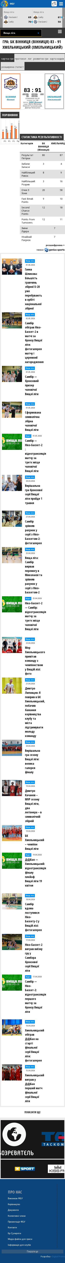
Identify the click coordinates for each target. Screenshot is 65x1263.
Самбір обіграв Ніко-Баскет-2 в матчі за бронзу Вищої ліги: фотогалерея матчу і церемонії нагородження (34, 342)
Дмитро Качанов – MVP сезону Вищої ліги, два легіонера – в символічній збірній (33, 806)
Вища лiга (30, 261)
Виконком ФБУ (15, 1198)
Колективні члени (17, 1216)
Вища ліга (9, 12)
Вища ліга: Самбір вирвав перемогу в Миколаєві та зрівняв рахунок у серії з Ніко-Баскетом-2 (33, 575)
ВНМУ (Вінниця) (35, 102)
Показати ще (32, 1251)
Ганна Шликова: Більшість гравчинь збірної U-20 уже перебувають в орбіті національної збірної (33, 288)
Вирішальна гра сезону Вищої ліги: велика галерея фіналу (32, 761)
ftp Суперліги (14, 1233)
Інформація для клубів (19, 1245)
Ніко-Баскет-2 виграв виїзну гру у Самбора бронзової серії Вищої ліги (33, 958)
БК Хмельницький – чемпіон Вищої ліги (34, 842)
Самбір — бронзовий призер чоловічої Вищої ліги (32, 385)
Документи (13, 1210)
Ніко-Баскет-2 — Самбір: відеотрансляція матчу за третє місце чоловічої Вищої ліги (34, 616)
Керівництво (14, 1204)
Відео (28, 436)
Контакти (12, 1227)
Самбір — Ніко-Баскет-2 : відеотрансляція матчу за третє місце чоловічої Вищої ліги (34, 456)
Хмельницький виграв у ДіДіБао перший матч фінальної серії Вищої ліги (34, 1088)
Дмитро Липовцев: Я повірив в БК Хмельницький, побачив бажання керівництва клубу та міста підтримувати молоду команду (34, 712)
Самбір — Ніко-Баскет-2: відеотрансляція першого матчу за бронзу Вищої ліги (34, 996)
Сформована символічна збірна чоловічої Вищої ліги (33, 421)
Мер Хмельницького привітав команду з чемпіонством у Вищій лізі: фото (34, 660)
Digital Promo (58, 1256)
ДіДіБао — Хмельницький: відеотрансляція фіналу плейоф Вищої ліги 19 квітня (34, 872)
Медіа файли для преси (20, 1239)
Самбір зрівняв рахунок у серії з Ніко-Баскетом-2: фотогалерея (33, 532)
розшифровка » (55, 245)
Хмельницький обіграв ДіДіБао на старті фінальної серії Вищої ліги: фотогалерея (34, 1045)
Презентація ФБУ (16, 1222)
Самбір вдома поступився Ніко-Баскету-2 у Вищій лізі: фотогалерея (33, 917)
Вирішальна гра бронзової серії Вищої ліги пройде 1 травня (33, 494)
